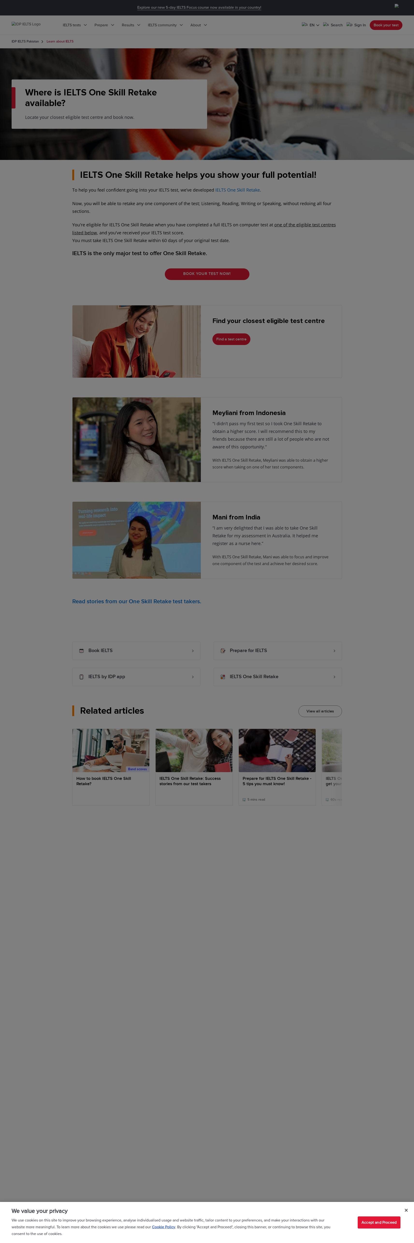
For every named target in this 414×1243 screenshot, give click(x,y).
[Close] (406, 1210)
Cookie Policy (163, 1227)
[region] (207, 1222)
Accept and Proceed (379, 1222)
